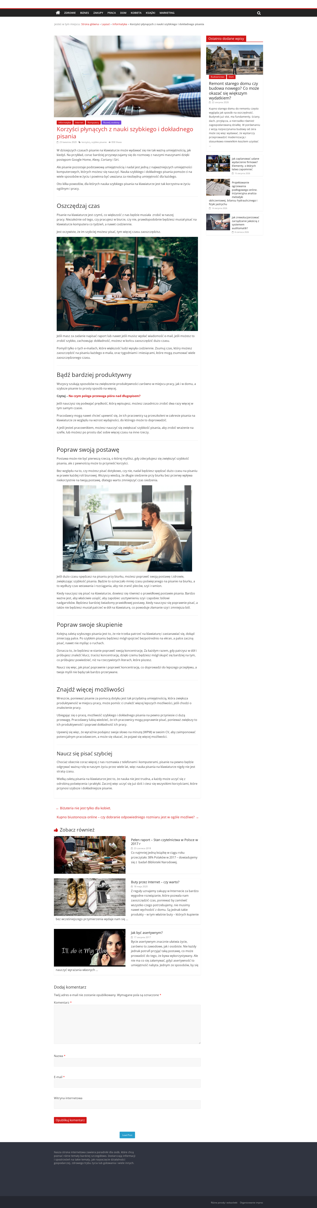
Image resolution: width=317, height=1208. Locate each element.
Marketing (167, 12)
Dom (123, 12)
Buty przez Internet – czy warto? (155, 882)
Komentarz (63, 1002)
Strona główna (90, 24)
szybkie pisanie (99, 142)
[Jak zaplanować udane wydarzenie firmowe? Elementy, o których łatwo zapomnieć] (218, 157)
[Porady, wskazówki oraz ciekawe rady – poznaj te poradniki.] (58, 13)
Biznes (84, 12)
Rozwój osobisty (111, 122)
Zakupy (98, 12)
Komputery (93, 122)
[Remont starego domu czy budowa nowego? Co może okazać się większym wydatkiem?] (234, 46)
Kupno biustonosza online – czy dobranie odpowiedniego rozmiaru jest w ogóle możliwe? (128, 817)
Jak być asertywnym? (147, 932)
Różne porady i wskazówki (224, 1202)
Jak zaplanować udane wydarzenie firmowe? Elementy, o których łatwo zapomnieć (245, 164)
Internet (79, 122)
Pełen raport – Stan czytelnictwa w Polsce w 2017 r (164, 842)
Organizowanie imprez (251, 1202)
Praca (112, 12)
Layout (106, 24)
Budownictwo (217, 76)
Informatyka (119, 24)
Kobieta (136, 12)
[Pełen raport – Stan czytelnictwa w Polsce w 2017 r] (89, 838)
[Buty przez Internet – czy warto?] (89, 880)
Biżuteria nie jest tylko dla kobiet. (83, 808)
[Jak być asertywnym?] (89, 931)
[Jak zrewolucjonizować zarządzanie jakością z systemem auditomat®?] (218, 215)
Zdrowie (70, 12)
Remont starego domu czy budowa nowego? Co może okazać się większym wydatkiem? (234, 91)
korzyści (86, 142)
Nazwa (59, 1056)
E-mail (59, 1077)
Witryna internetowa (68, 1098)
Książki (150, 12)
